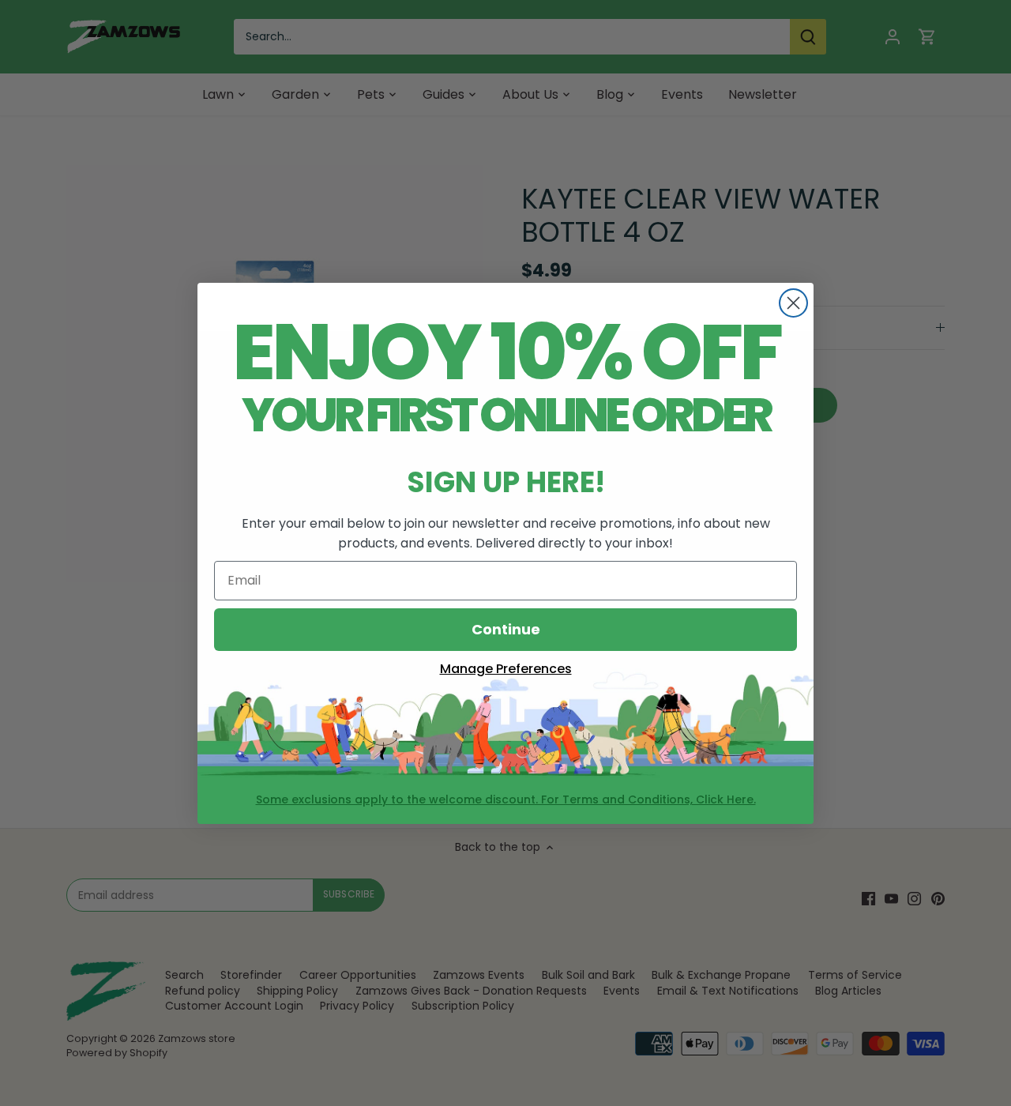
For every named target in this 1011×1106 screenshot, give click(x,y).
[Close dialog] (793, 303)
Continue (506, 629)
